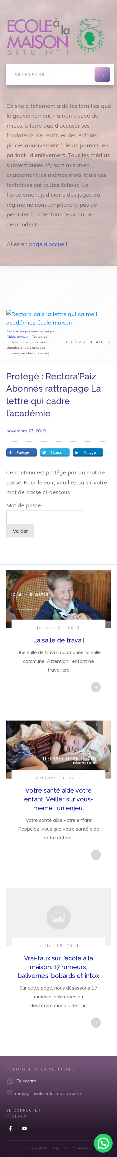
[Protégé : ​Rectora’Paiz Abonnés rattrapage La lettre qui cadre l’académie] (58, 318)
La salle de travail (58, 640)
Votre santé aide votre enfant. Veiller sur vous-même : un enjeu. (58, 799)
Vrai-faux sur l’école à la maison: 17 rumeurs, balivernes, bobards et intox (58, 967)
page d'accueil (48, 244)
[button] (103, 1143)
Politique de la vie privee (40, 1069)
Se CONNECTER (23, 1110)
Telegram (26, 1081)
